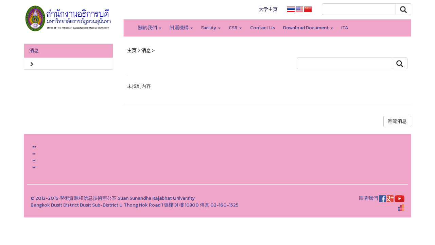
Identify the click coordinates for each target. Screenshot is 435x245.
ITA (344, 27)
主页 (132, 50)
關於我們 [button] (148, 27)
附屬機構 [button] (180, 27)
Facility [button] (209, 27)
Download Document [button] (306, 27)
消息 (34, 50)
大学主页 (268, 9)
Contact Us (262, 27)
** (34, 154)
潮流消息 (397, 121)
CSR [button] (234, 27)
